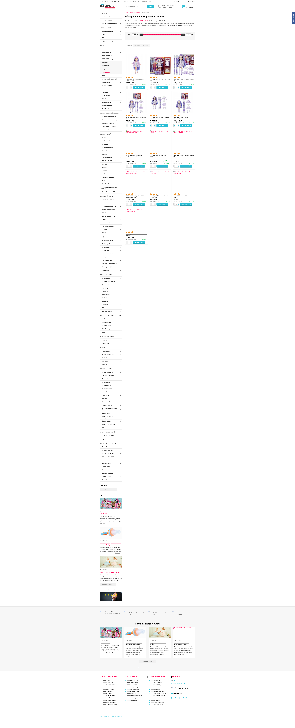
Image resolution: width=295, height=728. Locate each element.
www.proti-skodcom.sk (133, 689)
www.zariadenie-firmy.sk (157, 704)
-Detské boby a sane (107, 147)
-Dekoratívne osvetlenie (108, 450)
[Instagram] (180, 698)
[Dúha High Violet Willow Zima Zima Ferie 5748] (160, 103)
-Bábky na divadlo (106, 55)
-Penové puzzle (105, 351)
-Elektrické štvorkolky (107, 123)
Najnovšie (129, 46)
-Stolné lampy (105, 466)
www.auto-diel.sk (155, 680)
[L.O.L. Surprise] (111, 504)
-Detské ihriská (105, 278)
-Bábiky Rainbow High (107, 59)
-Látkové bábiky (105, 89)
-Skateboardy (105, 184)
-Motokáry (104, 171)
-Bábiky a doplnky (106, 52)
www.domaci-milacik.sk (109, 688)
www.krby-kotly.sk (155, 689)
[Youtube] (183, 698)
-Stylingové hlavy (106, 102)
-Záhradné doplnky (106, 308)
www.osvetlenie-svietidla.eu (134, 697)
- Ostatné (104, 233)
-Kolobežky (104, 164)
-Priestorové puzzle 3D (107, 354)
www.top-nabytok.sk (132, 688)
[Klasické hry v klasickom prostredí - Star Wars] (184, 632)
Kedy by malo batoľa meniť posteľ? (110, 572)
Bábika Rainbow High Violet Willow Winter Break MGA (135, 196)
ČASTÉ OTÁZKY (104, 1)
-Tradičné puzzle (106, 358)
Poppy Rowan (106, 65)
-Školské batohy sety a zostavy (107, 417)
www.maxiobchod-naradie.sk (158, 693)
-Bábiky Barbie (105, 49)
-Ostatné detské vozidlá (108, 192)
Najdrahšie (146, 46)
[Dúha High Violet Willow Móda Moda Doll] (136, 103)
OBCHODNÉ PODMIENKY (115, 1)
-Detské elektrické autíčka (108, 116)
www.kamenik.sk (107, 680)
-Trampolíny (104, 304)
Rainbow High (144, 21)
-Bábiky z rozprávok (106, 76)
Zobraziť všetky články (106, 584)
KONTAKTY (144, 1)
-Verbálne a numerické (107, 226)
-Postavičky (104, 340)
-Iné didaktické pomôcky (108, 209)
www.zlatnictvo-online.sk (109, 702)
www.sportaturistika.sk (109, 699)
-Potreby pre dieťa (106, 20)
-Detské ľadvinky (106, 385)
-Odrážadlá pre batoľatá (108, 177)
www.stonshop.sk (107, 693)
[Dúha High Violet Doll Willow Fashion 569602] (136, 219)
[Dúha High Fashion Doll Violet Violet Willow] (183, 181)
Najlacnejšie (137, 46)
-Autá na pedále (106, 141)
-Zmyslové (104, 229)
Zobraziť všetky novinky (107, 490)
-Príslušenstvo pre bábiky (108, 99)
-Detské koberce (106, 447)
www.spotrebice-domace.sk (134, 695)
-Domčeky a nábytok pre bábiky (110, 79)
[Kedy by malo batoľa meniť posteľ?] (111, 562)
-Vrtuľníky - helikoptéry (108, 41)
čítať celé (102, 523)
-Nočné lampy (105, 460)
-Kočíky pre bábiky (106, 85)
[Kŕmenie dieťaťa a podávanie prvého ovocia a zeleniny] (111, 533)
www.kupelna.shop (108, 691)
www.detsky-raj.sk (108, 682)
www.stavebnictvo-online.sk (158, 691)
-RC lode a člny (105, 329)
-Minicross (104, 167)
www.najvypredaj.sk (132, 684)
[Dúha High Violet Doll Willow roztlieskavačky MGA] (136, 141)
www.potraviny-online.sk (109, 700)
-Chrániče (104, 154)
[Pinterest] (186, 698)
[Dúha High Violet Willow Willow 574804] (160, 141)
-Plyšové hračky (105, 343)
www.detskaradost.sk (108, 684)
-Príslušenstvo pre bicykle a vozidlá (109, 187)
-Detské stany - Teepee (108, 281)
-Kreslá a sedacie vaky (107, 457)
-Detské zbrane (105, 250)
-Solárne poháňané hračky (108, 216)
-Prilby (103, 180)
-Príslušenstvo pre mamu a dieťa (109, 409)
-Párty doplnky (105, 294)
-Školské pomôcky (106, 421)
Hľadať (151, 6)
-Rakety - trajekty (106, 38)
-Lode (103, 34)
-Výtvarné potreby (106, 428)
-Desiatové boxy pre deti (108, 379)
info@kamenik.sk (177, 693)
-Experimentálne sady (107, 200)
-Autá (103, 319)
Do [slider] (183, 34)
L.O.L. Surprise (104, 514)
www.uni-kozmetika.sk (133, 699)
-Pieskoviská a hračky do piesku (110, 298)
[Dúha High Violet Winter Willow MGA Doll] (160, 65)
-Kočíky (103, 138)
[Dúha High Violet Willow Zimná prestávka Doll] (183, 103)
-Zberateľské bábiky (107, 109)
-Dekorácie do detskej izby (108, 453)
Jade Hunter (105, 62)
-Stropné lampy (105, 470)
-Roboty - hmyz (105, 332)
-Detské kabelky (106, 382)
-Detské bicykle (105, 144)
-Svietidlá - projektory (107, 473)
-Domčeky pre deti (106, 285)
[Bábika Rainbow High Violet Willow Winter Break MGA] (136, 181)
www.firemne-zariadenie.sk (158, 697)
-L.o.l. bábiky (105, 92)
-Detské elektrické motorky (109, 120)
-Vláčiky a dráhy (105, 270)
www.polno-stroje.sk (156, 688)
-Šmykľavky (104, 301)
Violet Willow (106, 72)
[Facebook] (173, 698)
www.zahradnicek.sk (132, 700)
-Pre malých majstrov (107, 267)
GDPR (139, 1)
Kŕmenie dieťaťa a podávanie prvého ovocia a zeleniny (110, 544)
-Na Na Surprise (105, 95)
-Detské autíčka (105, 247)
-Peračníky (104, 398)
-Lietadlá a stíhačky (107, 31)
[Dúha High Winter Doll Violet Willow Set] (183, 65)
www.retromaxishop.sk (133, 691)
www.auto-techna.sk (156, 682)
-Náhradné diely (106, 130)
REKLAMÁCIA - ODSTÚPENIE (129, 1)
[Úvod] (112, 6)
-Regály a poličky (106, 463)
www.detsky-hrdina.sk (109, 686)
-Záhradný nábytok (106, 311)
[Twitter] (176, 698)
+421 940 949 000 (167, 7)
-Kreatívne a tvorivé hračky (109, 263)
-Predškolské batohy (107, 405)
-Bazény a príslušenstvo (108, 244)
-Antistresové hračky (107, 240)
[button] (135, 704)
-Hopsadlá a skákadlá (107, 435)
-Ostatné (104, 392)
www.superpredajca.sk (133, 693)
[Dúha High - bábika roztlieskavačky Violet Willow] (160, 181)
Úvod (126, 12)
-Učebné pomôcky (106, 223)
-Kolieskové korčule (106, 157)
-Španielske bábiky (106, 105)
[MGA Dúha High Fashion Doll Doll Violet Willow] (136, 65)
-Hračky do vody (105, 257)
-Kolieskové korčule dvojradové (110, 161)
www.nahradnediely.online (157, 699)
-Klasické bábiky (105, 82)
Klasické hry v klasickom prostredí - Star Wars (181, 643)
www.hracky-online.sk (108, 689)
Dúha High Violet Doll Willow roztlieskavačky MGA (134, 156)
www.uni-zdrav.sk (155, 700)
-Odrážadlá (104, 174)
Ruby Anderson (106, 69)
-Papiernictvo (105, 395)
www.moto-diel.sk (155, 684)
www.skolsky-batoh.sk (109, 697)
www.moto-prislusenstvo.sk (158, 695)
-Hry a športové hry (106, 439)
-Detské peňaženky (106, 389)
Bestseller (104, 13)
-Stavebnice (104, 361)
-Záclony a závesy (106, 476)
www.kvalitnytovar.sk (132, 682)
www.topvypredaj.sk (132, 686)
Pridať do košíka (139, 87)
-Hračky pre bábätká (107, 254)
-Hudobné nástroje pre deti (109, 206)
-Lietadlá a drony (106, 322)
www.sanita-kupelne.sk (109, 695)
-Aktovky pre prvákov (107, 372)
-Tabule (103, 219)
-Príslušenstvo (105, 213)
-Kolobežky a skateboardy (108, 126)
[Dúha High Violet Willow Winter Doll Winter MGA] (183, 141)
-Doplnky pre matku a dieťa (109, 23)
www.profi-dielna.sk (156, 686)
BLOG (150, 1)
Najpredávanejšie (106, 17)
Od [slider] (141, 34)
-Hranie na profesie (106, 203)
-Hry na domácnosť (106, 260)
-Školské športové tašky (108, 424)
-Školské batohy (106, 413)
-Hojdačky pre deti (106, 288)
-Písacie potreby (106, 402)
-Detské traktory (106, 151)
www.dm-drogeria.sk (132, 680)
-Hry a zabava (105, 291)
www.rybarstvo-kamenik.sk (110, 704)
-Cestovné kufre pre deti (108, 375)
